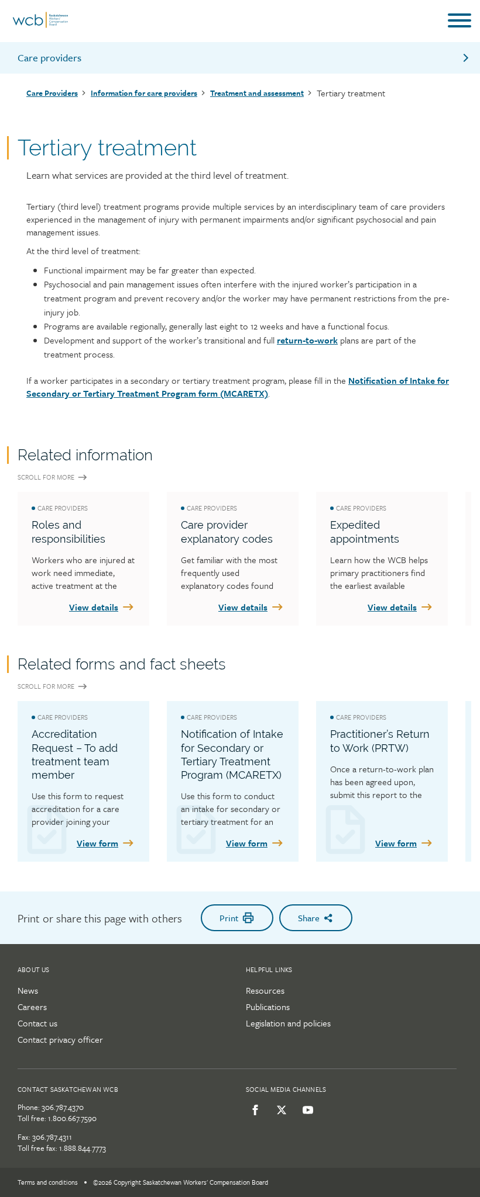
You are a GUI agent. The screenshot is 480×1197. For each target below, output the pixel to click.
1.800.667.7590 (72, 1118)
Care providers (49, 57)
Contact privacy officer (60, 1039)
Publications (268, 1006)
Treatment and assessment (257, 93)
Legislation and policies (288, 1022)
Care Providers (52, 93)
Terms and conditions (48, 1182)
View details (93, 607)
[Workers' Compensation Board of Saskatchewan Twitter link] (279, 1110)
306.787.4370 (63, 1107)
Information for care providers (144, 93)
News (28, 990)
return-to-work (307, 340)
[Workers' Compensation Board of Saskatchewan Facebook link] (253, 1110)
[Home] (40, 25)
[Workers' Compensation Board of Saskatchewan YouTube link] (306, 1110)
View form (97, 843)
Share (309, 917)
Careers (32, 1006)
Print (229, 917)
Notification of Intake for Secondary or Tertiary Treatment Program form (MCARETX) (237, 387)
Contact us (37, 1022)
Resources (265, 990)
